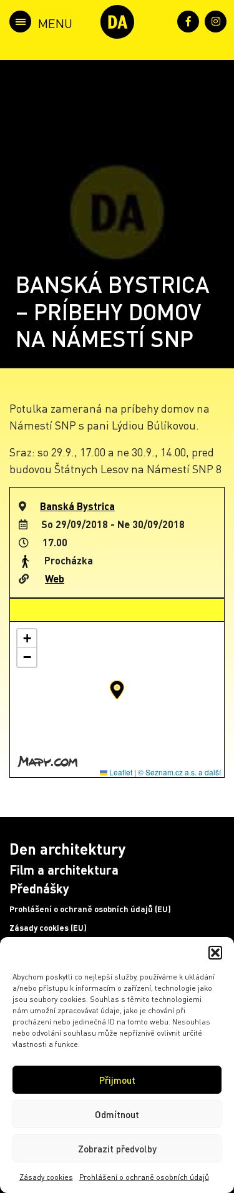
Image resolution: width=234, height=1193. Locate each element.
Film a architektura (64, 870)
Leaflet (119, 772)
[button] (215, 952)
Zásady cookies (46, 1177)
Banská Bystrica (77, 506)
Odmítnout (117, 1114)
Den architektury (67, 848)
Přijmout (117, 1080)
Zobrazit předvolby (117, 1148)
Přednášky (39, 888)
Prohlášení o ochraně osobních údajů (144, 1177)
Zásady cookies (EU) (48, 928)
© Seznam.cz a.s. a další (179, 772)
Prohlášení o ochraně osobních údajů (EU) (90, 909)
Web (54, 578)
